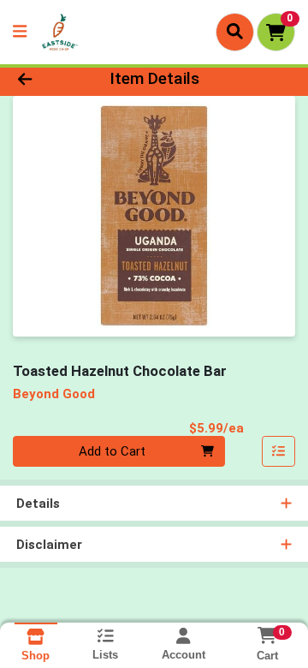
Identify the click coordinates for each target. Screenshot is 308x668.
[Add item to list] (279, 451)
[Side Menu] (20, 32)
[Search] (235, 32)
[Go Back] (48, 79)
